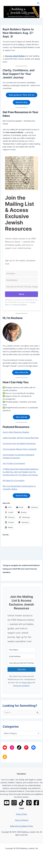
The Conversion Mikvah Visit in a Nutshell (19, 449)
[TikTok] (21, 803)
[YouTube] (7, 803)
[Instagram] (14, 803)
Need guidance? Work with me (21, 95)
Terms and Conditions (19, 304)
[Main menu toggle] (38, 2)
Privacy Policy (27, 682)
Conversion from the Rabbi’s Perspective (19, 443)
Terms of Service (21, 820)
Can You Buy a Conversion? (14, 463)
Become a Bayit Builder (15, 56)
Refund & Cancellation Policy (21, 826)
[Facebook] (36, 803)
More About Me (21, 372)
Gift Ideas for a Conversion (13, 480)
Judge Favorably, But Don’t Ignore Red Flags (21, 438)
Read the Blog (21, 102)
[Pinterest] (29, 803)
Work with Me (21, 417)
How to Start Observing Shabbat (16, 432)
